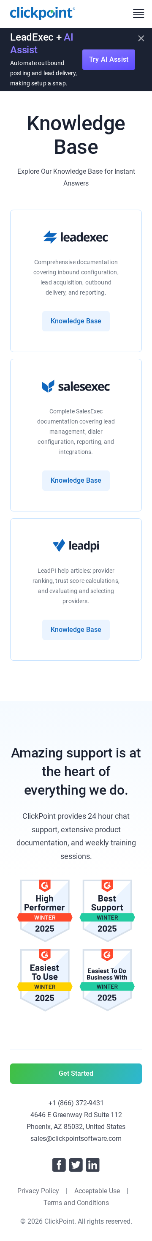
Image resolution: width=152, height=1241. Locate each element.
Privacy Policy (38, 1191)
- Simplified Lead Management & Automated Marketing (42, 13)
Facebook (59, 1165)
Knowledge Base (76, 321)
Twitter (76, 1165)
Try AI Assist (108, 59)
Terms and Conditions (76, 1203)
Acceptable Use (97, 1191)
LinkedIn (93, 1165)
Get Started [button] (76, 1073)
